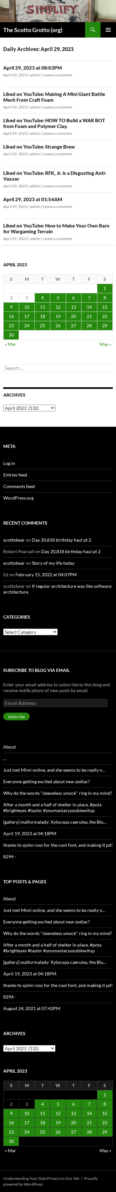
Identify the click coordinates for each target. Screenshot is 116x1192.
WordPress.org (18, 498)
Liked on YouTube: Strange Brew (39, 147)
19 (58, 316)
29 (104, 325)
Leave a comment (57, 75)
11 (42, 307)
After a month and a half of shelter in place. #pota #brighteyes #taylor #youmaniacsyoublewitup (52, 807)
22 (104, 316)
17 (26, 316)
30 (11, 335)
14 (89, 307)
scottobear (14, 540)
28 (89, 325)
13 (73, 307)
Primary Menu (108, 30)
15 (104, 307)
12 (58, 307)
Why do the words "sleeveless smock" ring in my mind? (57, 793)
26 (58, 325)
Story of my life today (53, 563)
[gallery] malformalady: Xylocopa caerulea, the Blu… (55, 822)
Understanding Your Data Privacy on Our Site (41, 1178)
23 (11, 325)
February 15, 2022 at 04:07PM (46, 574)
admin (35, 75)
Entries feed (15, 474)
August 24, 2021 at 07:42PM (31, 1008)
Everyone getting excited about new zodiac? (46, 781)
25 (42, 325)
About (9, 747)
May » (105, 344)
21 (89, 316)
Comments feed (19, 486)
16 (11, 316)
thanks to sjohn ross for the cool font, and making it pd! (58, 845)
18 (42, 316)
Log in (9, 463)
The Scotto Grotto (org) (32, 29)
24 (26, 325)
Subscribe (16, 716)
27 (73, 325)
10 (26, 307)
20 (73, 316)
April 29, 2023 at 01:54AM (32, 199)
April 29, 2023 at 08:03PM (32, 68)
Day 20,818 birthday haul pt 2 (61, 540)
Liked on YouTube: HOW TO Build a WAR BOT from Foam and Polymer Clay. (54, 123)
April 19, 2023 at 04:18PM (29, 833)
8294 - (9, 856)
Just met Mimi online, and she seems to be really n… (54, 770)
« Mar (10, 344)
